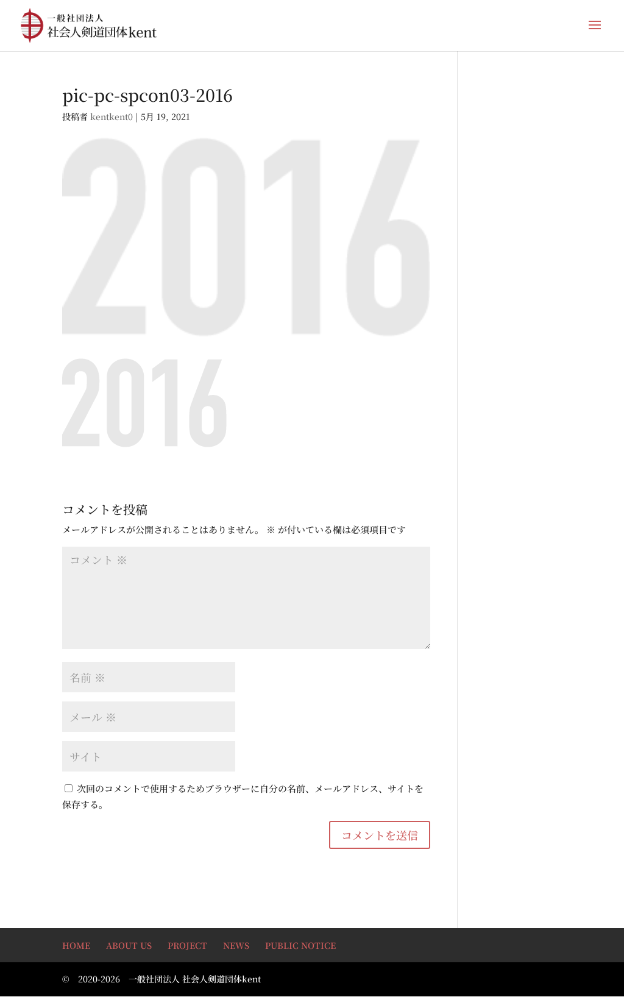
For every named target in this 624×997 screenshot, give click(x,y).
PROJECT (187, 945)
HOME (76, 945)
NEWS (236, 945)
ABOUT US (129, 945)
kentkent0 (111, 116)
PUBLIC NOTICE (300, 945)
